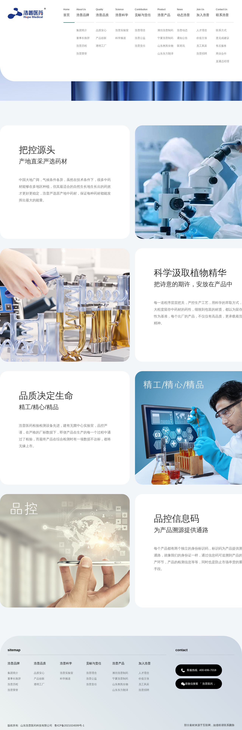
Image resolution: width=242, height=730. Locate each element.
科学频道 (120, 38)
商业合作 (221, 53)
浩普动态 (182, 30)
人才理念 (201, 30)
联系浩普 (222, 12)
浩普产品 (163, 12)
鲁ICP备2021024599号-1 (69, 725)
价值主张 (201, 38)
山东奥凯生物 (165, 45)
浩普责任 (140, 45)
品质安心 (101, 30)
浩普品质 (102, 12)
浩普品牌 (82, 12)
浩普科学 (121, 12)
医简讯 (181, 45)
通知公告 (182, 38)
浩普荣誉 (81, 53)
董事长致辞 (83, 38)
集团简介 (81, 30)
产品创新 (101, 38)
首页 (66, 12)
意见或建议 (222, 38)
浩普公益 (140, 38)
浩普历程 (81, 45)
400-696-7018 (201, 670)
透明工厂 (101, 45)
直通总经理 (222, 61)
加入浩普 (202, 12)
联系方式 (221, 30)
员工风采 (201, 45)
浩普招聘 (201, 53)
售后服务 (221, 45)
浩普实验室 (122, 30)
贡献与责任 (143, 12)
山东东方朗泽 (165, 53)
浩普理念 (140, 30)
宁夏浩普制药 (165, 38)
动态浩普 (183, 12)
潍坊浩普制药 (165, 30)
